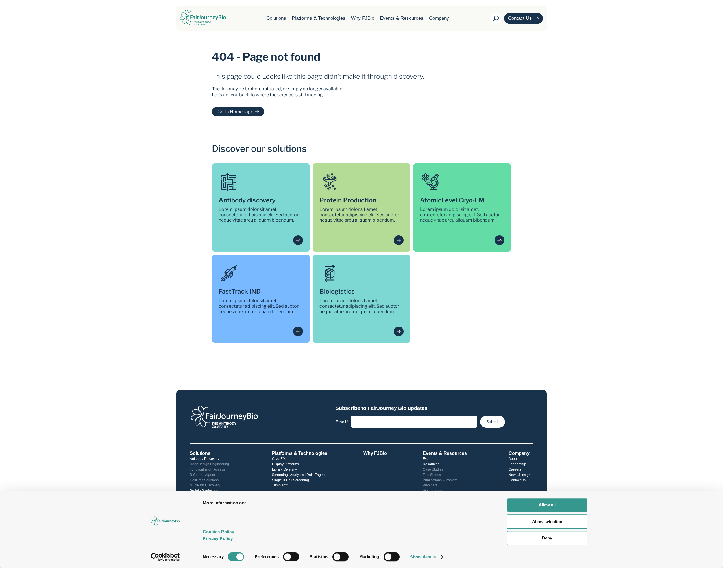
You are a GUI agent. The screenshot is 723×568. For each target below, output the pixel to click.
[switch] (291, 556)
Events (428, 459)
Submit (492, 422)
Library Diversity (284, 469)
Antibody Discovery (204, 459)
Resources (431, 464)
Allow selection (547, 521)
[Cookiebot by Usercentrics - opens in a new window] (165, 557)
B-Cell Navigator (202, 475)
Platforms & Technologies (318, 18)
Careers (515, 469)
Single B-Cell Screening (290, 480)
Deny (547, 538)
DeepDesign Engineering (209, 464)
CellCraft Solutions (204, 480)
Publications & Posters (440, 480)
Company (439, 18)
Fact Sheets (432, 475)
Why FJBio (362, 18)
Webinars (430, 485)
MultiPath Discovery (205, 485)
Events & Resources (401, 18)
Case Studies (433, 469)
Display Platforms (285, 464)
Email (342, 422)
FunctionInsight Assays (207, 469)
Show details (423, 556)
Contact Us (517, 480)
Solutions (276, 18)
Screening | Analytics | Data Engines (299, 475)
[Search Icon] (496, 18)
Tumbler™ (280, 485)
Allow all (547, 505)
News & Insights (521, 475)
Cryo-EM (279, 459)
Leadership (517, 464)
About (513, 459)
